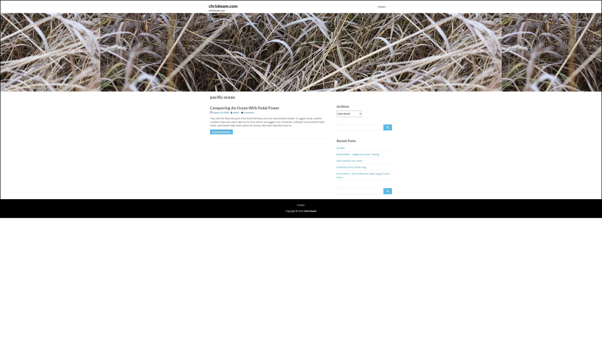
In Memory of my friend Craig (351, 167)
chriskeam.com (223, 6)
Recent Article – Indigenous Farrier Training (358, 154)
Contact (382, 6)
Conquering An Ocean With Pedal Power (244, 108)
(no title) (341, 148)
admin (236, 112)
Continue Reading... (221, 132)
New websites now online (349, 160)
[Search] (387, 127)
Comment (249, 112)
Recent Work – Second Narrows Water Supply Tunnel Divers (363, 175)
